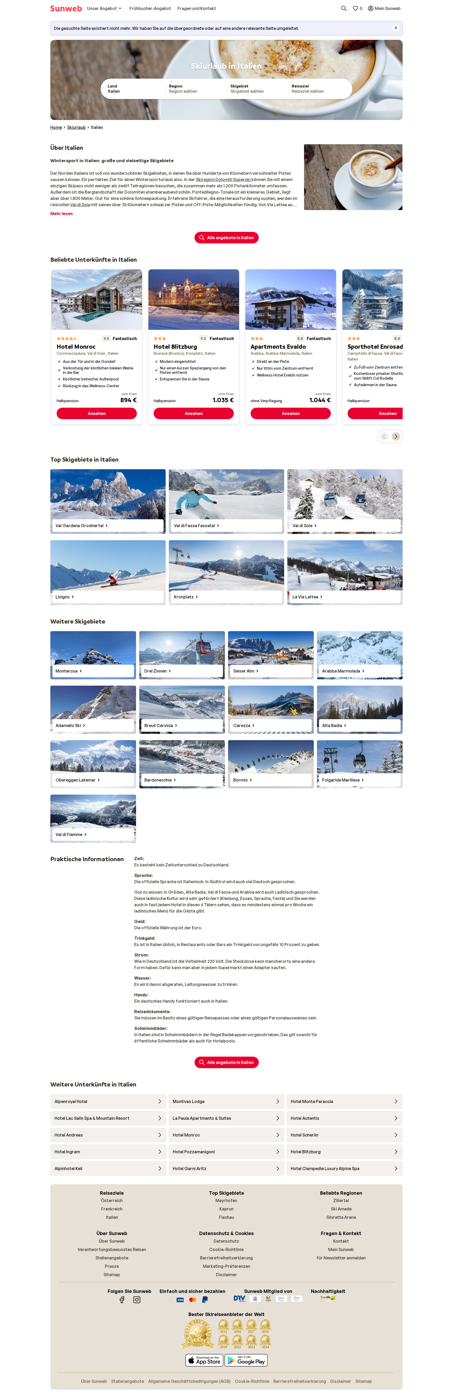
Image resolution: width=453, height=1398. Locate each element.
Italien (112, 1217)
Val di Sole (80, 204)
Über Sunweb (112, 1241)
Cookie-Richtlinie (226, 1249)
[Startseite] (66, 8)
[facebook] (122, 1302)
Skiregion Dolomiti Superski (223, 179)
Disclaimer (226, 1274)
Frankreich (111, 1208)
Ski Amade (341, 1208)
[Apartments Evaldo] (290, 346)
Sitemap (112, 1274)
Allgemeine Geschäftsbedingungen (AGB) (189, 1381)
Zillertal (341, 1200)
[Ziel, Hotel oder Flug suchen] (344, 8)
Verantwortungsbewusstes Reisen (112, 1249)
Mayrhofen (226, 1200)
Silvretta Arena (341, 1217)
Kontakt (341, 1241)
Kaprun (226, 1208)
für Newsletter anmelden (341, 1257)
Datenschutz (226, 1241)
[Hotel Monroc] (96, 346)
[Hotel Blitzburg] (193, 346)
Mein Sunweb (341, 1249)
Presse (112, 1266)
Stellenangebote (111, 1257)
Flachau (226, 1217)
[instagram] (137, 1302)
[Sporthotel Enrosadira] (387, 346)
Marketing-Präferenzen (226, 1266)
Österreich (112, 1200)
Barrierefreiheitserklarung (226, 1257)
